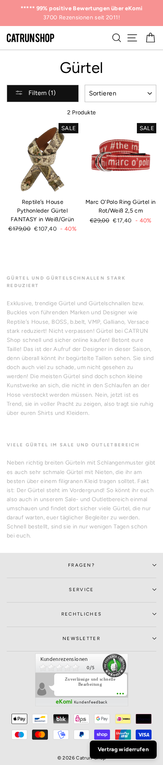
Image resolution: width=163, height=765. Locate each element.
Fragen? (81, 565)
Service (81, 589)
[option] (81, 13)
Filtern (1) (41, 93)
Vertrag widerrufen (123, 749)
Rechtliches (81, 614)
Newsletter (81, 638)
